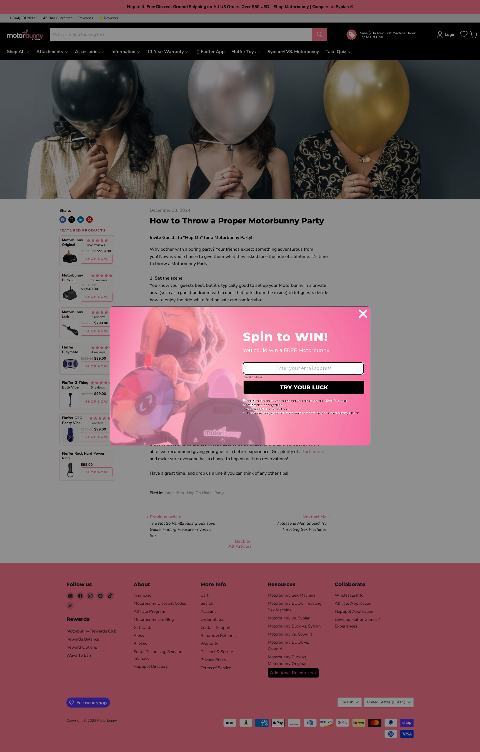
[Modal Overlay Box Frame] (240, 376)
